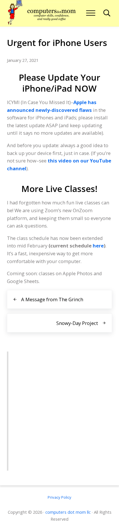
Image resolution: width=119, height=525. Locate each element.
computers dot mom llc (68, 512)
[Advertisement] (59, 411)
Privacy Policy (59, 497)
